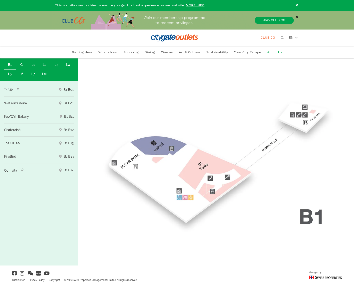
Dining (150, 52)
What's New (107, 52)
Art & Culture (189, 52)
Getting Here (82, 52)
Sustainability (217, 52)
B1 (10, 65)
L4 (68, 65)
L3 (56, 65)
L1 (33, 65)
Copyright (54, 280)
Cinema (167, 52)
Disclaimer (18, 280)
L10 (44, 74)
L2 (45, 65)
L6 (21, 74)
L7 (33, 74)
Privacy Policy (37, 280)
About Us (274, 52)
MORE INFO (195, 5)
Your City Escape (247, 52)
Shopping (131, 52)
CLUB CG (268, 37)
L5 (10, 74)
